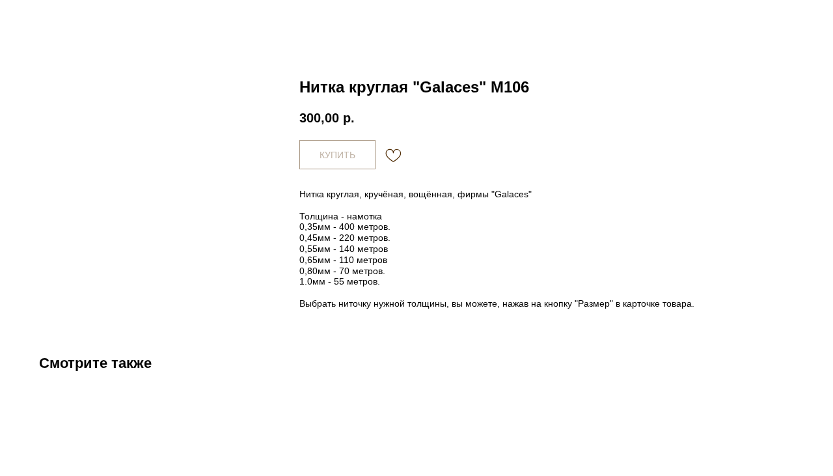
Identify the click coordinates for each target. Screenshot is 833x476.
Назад (38, 19)
